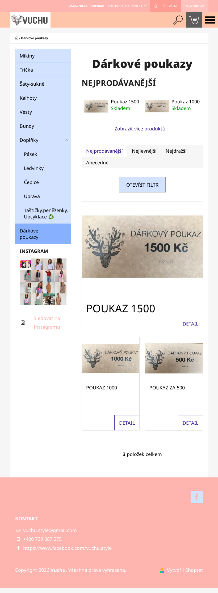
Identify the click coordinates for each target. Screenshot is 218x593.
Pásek (30, 154)
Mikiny (28, 55)
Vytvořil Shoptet (185, 570)
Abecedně (97, 162)
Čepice (31, 182)
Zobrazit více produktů (140, 128)
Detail (190, 323)
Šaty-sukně (32, 84)
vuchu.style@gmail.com (50, 530)
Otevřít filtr (142, 185)
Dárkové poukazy (29, 233)
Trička (26, 70)
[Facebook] (197, 497)
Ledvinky (34, 168)
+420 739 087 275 (42, 539)
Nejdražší (176, 151)
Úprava (32, 196)
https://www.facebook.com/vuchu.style (67, 548)
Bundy (27, 126)
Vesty (26, 112)
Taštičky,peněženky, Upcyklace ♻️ (46, 213)
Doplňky (29, 140)
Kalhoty (28, 98)
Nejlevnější (144, 151)
